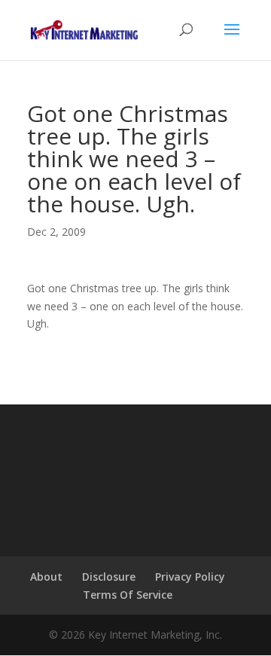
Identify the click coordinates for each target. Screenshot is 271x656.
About (46, 576)
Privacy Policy (190, 576)
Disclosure (109, 576)
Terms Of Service (127, 594)
